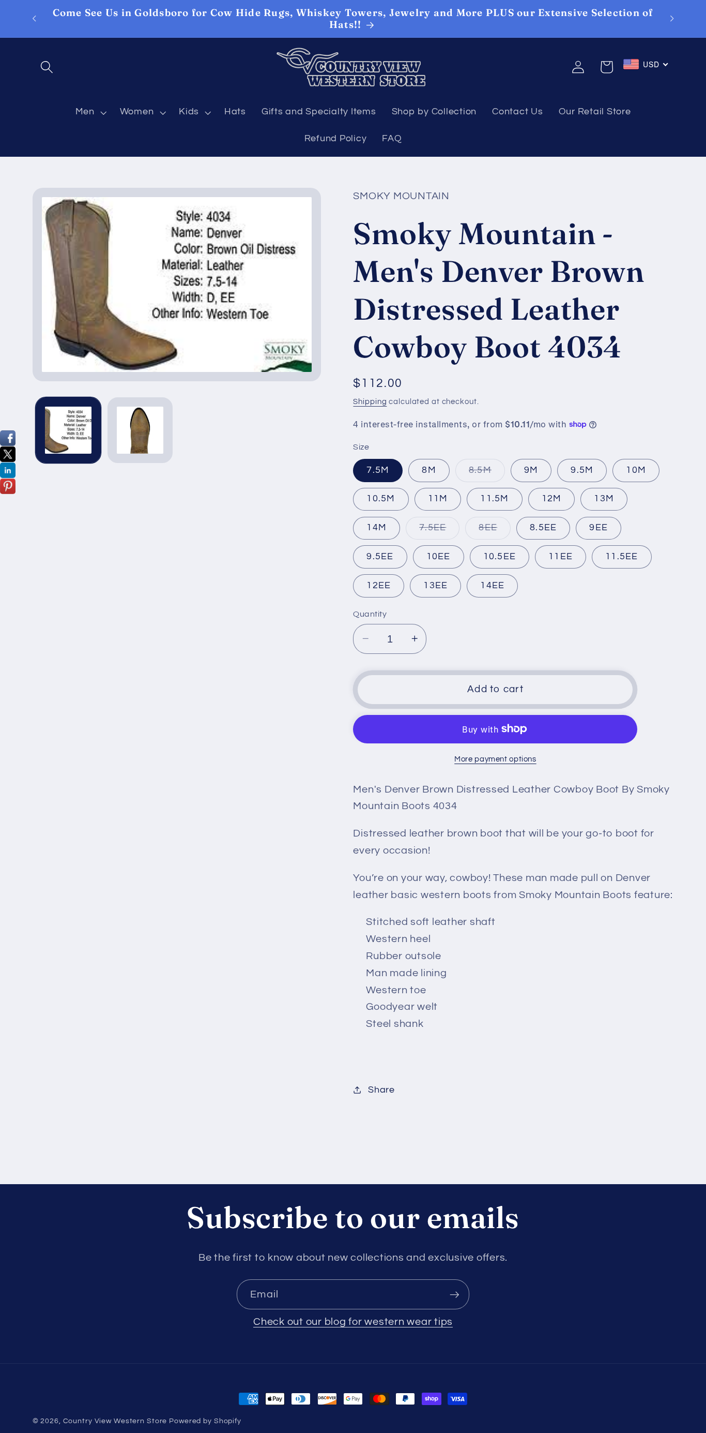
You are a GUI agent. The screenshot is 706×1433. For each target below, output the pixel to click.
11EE (560, 556)
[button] (47, 67)
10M (636, 469)
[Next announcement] (672, 18)
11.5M (494, 498)
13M (604, 498)
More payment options (495, 759)
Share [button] (381, 1089)
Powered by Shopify (205, 1421)
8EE (495, 530)
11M (438, 498)
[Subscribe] (454, 1294)
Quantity (370, 613)
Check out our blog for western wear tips (353, 1322)
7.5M (377, 469)
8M (429, 469)
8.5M (487, 473)
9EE (598, 527)
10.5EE (499, 556)
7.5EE (439, 530)
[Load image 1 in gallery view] (68, 429)
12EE (378, 585)
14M (376, 527)
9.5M (582, 469)
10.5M (380, 498)
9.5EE (379, 556)
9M (531, 469)
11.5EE (621, 556)
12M (552, 498)
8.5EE (543, 527)
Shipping (370, 401)
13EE (435, 585)
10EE (438, 556)
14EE (492, 585)
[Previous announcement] (34, 18)
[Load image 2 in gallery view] (140, 429)
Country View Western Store (115, 1421)
